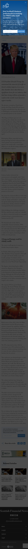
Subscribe (21, 31)
